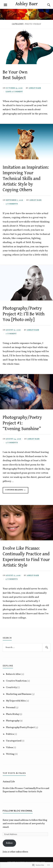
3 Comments (12, 204)
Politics (10, 734)
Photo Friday (12, 714)
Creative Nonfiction (16, 680)
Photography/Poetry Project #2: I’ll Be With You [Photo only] (24, 314)
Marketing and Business (18, 694)
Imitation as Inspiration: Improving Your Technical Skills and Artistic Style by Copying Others (26, 178)
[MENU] (5, 5)
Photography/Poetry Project (20, 727)
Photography (12, 720)
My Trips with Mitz (16, 700)
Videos (9, 747)
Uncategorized (13, 740)
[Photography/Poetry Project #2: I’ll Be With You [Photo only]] (26, 299)
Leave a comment (14, 92)
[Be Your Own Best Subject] (26, 63)
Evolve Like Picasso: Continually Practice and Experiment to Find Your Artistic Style (26, 790)
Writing (10, 754)
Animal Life (9, 781)
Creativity (11, 687)
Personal (10, 707)
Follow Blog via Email (18, 810)
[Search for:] (26, 647)
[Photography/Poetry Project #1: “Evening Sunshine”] (26, 408)
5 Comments (12, 579)
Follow (9, 843)
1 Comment (11, 334)
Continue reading (13, 491)
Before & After (13, 674)
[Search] (46, 5)
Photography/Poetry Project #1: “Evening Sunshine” (22, 423)
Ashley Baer (26, 3)
